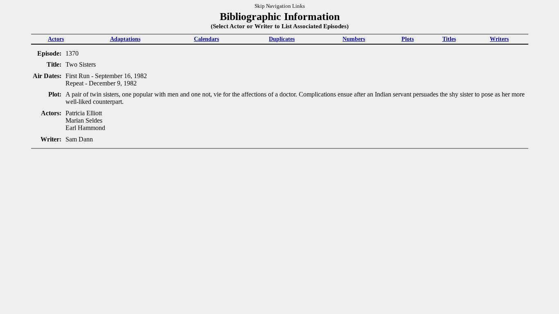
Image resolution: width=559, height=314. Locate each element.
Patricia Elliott (83, 113)
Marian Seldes (83, 120)
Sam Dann (79, 139)
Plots (407, 39)
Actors (56, 39)
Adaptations (125, 39)
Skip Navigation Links (280, 6)
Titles (449, 39)
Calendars (206, 39)
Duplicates (282, 39)
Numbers (354, 39)
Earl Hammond (85, 127)
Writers (499, 39)
